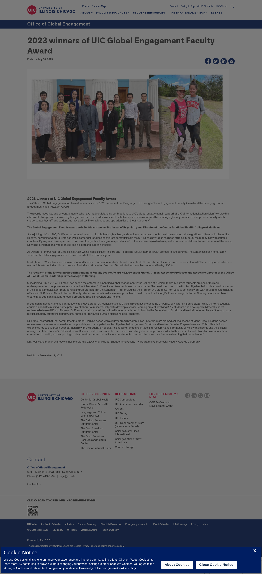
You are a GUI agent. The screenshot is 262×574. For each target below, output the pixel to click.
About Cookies (177, 565)
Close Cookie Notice (216, 565)
